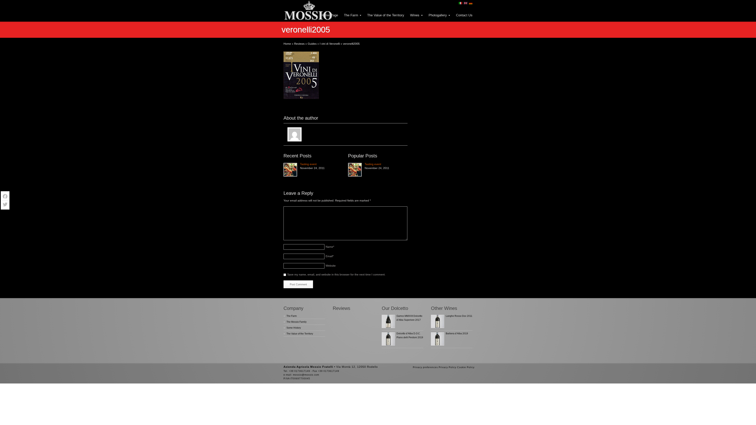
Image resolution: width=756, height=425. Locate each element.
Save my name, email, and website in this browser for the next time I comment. (336, 274)
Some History (293, 327)
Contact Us (464, 15)
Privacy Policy (447, 367)
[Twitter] (5, 204)
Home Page (329, 15)
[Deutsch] (470, 3)
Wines (414, 15)
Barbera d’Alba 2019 (457, 333)
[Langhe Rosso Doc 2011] (437, 321)
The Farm (351, 15)
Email (330, 256)
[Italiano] (460, 3)
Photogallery (438, 15)
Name (330, 246)
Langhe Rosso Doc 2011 (459, 316)
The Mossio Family (296, 322)
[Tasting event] (290, 169)
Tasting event (308, 164)
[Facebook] (5, 196)
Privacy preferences (425, 367)
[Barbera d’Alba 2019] (437, 339)
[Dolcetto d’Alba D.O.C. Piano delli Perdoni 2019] (388, 339)
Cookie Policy (465, 367)
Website (331, 265)
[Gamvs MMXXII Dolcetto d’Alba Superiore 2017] (388, 321)
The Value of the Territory (385, 15)
